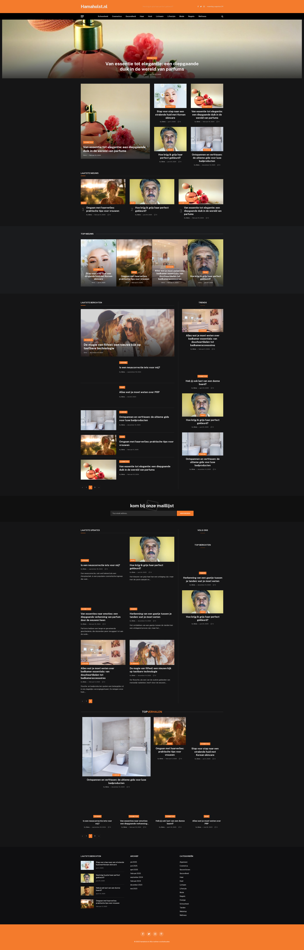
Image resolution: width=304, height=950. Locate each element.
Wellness (202, 16)
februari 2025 (135, 873)
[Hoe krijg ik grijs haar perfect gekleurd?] (170, 139)
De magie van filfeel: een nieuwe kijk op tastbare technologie (112, 346)
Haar (142, 16)
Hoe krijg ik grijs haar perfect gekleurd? (158, 6)
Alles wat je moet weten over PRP (139, 392)
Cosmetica (117, 16)
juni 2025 (133, 866)
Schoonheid (103, 16)
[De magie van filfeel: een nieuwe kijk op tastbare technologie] (127, 333)
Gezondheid (131, 16)
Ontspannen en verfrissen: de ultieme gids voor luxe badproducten (207, 157)
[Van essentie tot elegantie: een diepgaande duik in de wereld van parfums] (152, 49)
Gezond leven (185, 870)
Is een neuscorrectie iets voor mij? (139, 367)
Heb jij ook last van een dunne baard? (203, 383)
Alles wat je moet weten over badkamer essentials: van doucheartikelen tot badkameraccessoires (170, 275)
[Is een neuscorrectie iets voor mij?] (98, 371)
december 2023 (136, 885)
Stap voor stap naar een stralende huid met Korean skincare (170, 114)
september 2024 (136, 877)
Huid (150, 16)
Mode (181, 16)
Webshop (183, 911)
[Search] (222, 16)
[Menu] (82, 16)
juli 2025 (133, 862)
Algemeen (88, 340)
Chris (145, 74)
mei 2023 (133, 889)
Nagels (191, 16)
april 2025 (134, 870)
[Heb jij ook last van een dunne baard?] (202, 366)
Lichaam (160, 16)
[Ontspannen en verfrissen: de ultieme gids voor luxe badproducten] (207, 139)
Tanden (133, 609)
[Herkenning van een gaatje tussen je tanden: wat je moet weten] (152, 597)
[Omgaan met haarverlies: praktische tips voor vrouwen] (103, 191)
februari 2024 (135, 881)
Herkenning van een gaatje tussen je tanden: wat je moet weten (151, 615)
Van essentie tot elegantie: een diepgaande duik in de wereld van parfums (152, 66)
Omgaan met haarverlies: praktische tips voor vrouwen (102, 209)
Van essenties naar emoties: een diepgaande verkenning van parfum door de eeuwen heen (101, 617)
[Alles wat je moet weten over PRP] (98, 395)
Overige (207, 150)
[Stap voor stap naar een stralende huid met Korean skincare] (170, 96)
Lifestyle (171, 16)
